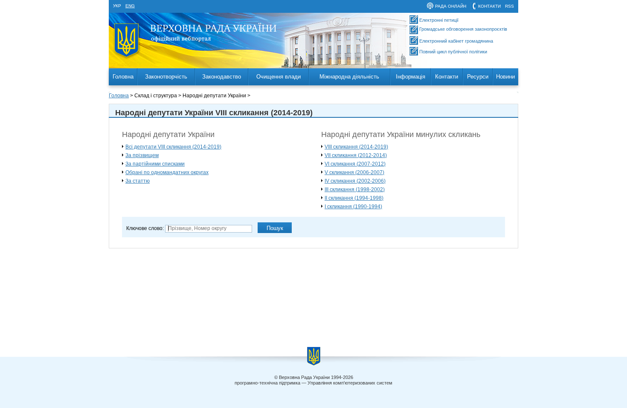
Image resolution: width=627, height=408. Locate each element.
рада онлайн (450, 6)
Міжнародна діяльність (349, 76)
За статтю (137, 181)
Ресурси (477, 76)
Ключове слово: (145, 228)
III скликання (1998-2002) (355, 189)
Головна (123, 76)
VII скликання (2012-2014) (356, 155)
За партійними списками (155, 164)
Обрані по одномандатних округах (167, 172)
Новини (505, 76)
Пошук (275, 228)
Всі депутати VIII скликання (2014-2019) (173, 147)
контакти (489, 6)
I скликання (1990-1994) (353, 207)
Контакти (446, 76)
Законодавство (221, 76)
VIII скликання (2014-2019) (356, 147)
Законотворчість (166, 76)
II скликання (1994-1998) (354, 198)
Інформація (410, 76)
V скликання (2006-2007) (354, 172)
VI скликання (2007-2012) (355, 164)
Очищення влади (278, 76)
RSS (509, 6)
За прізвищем (142, 155)
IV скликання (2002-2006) (355, 181)
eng (130, 5)
